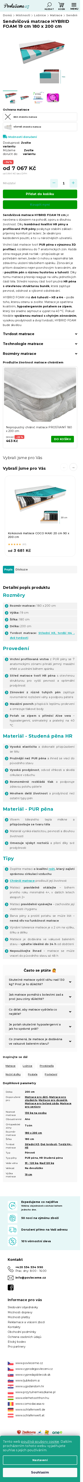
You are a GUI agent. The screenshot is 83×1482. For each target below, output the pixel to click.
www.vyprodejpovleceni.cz (34, 1369)
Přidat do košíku (40, 194)
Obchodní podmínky (22, 1332)
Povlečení (51, 1074)
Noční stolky (13, 1074)
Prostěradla (47, 1065)
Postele (32, 1074)
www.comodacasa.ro (30, 1403)
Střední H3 (32, 1144)
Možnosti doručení (22, 137)
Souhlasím (40, 1472)
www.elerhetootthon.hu (32, 1398)
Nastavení (40, 1460)
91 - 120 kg (31, 1163)
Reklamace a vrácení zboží (26, 1322)
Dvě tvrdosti (49, 1144)
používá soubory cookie (40, 1441)
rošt (52, 869)
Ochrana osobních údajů (24, 1337)
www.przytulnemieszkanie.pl (35, 1392)
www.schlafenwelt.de (30, 1409)
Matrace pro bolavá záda (42, 1103)
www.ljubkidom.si (27, 1380)
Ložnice (27, 1065)
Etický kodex (17, 1342)
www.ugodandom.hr (29, 1386)
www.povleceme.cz (29, 1363)
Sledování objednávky (23, 1307)
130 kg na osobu (36, 1112)
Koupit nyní (40, 204)
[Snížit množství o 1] (54, 183)
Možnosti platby (19, 1317)
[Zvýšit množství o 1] (73, 183)
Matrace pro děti (36, 1097)
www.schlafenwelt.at (29, 1415)
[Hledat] (49, 5)
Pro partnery (16, 1346)
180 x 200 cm (33, 1132)
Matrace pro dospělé (53, 1100)
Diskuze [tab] (21, 569)
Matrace (10, 1065)
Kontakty (14, 1327)
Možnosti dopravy (20, 1312)
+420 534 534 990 (29, 1267)
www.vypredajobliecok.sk (33, 1374)
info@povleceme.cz (30, 1277)
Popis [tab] (8, 569)
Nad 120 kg (47, 1163)
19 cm (28, 1174)
